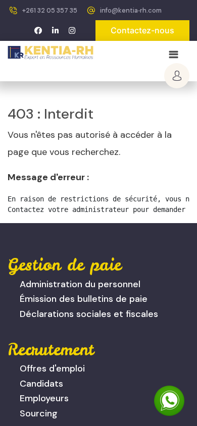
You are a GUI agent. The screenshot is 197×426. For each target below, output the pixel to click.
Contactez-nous (142, 30)
